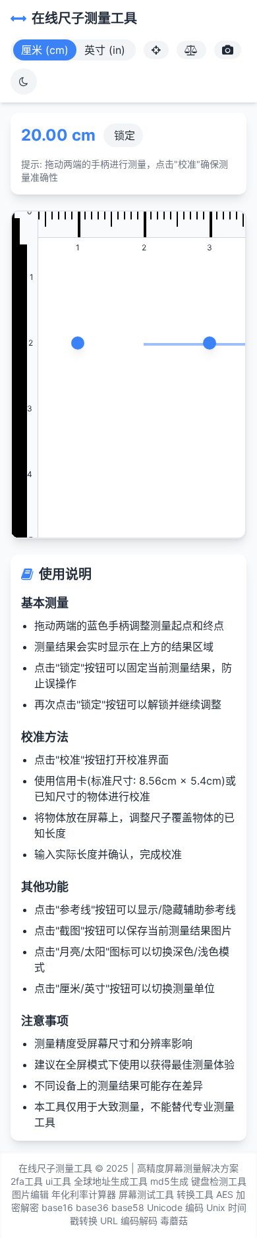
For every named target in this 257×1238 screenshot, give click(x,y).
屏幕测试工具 (146, 1194)
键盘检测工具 (218, 1181)
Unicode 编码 (175, 1207)
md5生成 (169, 1181)
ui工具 (58, 1181)
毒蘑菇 (174, 1220)
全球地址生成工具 (111, 1181)
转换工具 (195, 1194)
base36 (92, 1207)
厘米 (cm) (45, 50)
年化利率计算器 (83, 1194)
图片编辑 (30, 1194)
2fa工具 (27, 1181)
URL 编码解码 (128, 1220)
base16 (57, 1207)
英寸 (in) (104, 50)
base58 (127, 1207)
